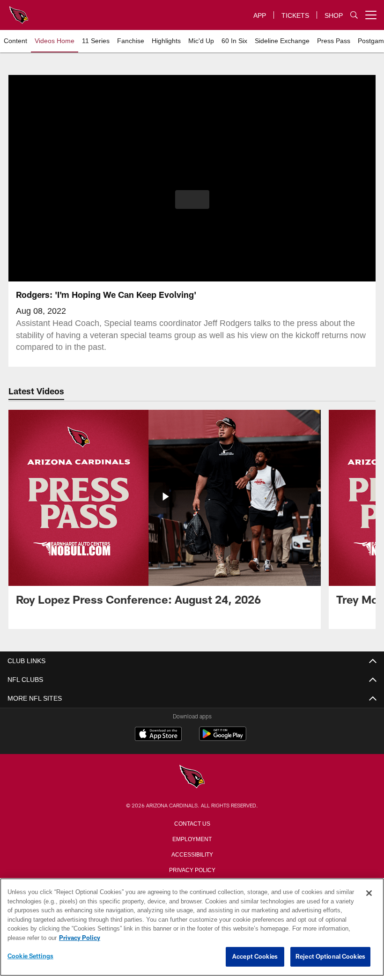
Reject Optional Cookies (330, 957)
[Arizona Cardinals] (192, 777)
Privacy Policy (192, 869)
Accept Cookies (255, 957)
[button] (192, 199)
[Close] (369, 893)
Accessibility (192, 853)
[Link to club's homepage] (18, 11)
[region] (192, 927)
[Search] (354, 15)
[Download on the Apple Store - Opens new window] (158, 735)
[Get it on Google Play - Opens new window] (223, 738)
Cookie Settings (30, 956)
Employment (192, 838)
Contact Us (192, 823)
